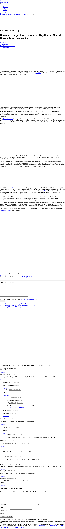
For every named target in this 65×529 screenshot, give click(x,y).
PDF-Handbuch (43, 191)
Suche (5, 10)
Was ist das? (3, 275)
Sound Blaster (15, 307)
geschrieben (38, 73)
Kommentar (3, 504)
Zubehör (24, 307)
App (4, 8)
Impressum (42, 525)
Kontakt (5, 7)
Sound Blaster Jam (8, 119)
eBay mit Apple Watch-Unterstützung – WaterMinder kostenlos (17, 304)
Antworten (3, 372)
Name (2, 507)
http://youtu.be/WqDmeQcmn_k (15, 407)
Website (2, 513)
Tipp (20, 307)
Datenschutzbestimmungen (28, 299)
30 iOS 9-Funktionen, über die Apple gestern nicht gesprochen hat (17, 305)
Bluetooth (2, 307)
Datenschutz (53, 525)
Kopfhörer (8, 307)
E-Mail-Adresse (4, 510)
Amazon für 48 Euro (5, 210)
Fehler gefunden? (27, 277)
